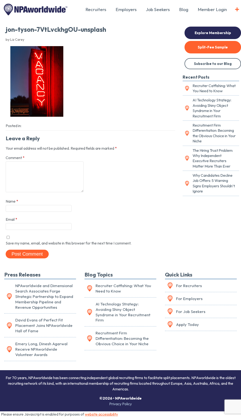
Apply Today (187, 324)
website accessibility (101, 414)
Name (12, 201)
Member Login (212, 9)
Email (11, 219)
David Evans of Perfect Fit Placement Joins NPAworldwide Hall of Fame (43, 325)
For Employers (189, 298)
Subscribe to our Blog (213, 63)
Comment (15, 157)
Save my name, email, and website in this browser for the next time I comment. (68, 243)
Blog (183, 9)
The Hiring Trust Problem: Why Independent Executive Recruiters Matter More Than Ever (213, 158)
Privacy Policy (120, 403)
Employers (126, 9)
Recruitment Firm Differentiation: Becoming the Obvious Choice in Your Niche (214, 133)
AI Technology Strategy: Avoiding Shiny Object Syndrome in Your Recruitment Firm (212, 108)
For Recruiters (189, 285)
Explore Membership (213, 33)
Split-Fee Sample (213, 47)
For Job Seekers (190, 311)
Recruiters (95, 9)
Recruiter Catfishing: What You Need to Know (214, 88)
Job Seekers (158, 9)
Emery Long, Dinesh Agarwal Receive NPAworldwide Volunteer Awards (41, 349)
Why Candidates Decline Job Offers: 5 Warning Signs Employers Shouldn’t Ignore (214, 183)
